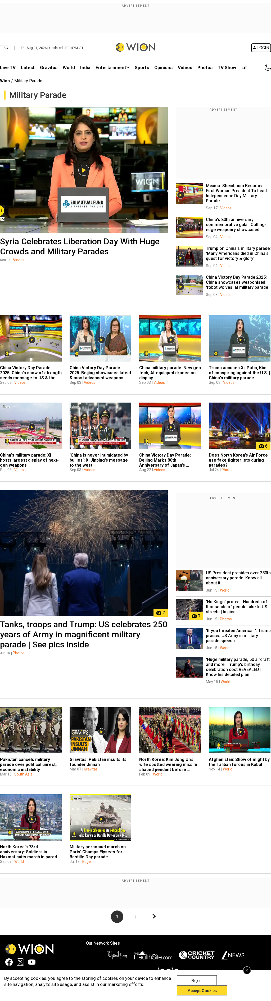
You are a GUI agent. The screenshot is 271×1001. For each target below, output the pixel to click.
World (69, 67)
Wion (5, 80)
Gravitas (48, 67)
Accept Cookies (202, 990)
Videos (18, 260)
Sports (142, 67)
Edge (86, 861)
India (85, 67)
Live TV (8, 67)
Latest (28, 67)
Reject (196, 980)
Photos (205, 67)
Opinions (163, 67)
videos (185, 67)
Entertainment (111, 67)
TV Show (227, 67)
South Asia (23, 774)
